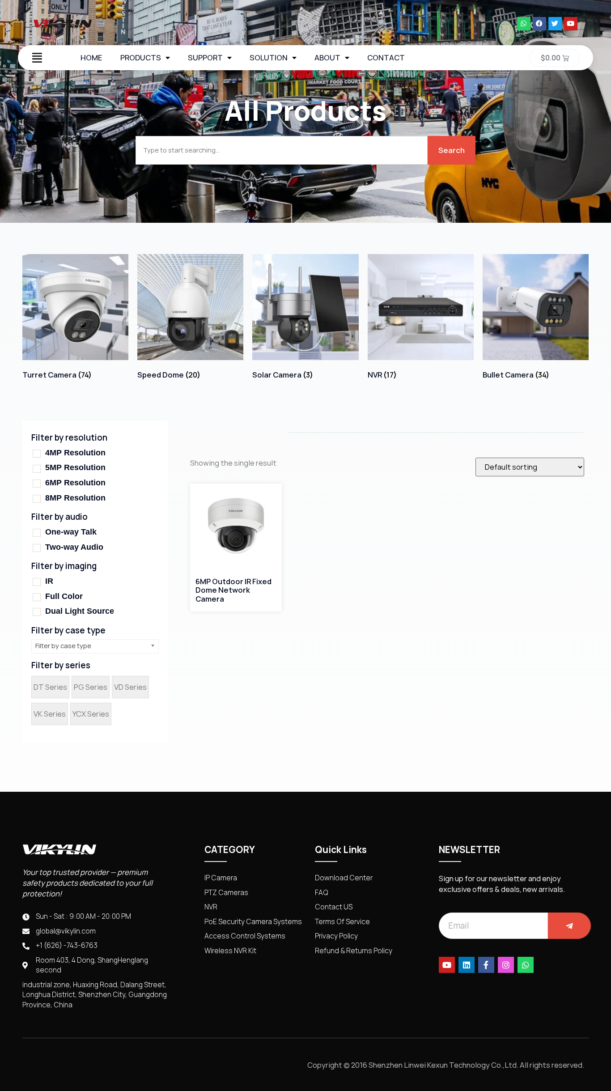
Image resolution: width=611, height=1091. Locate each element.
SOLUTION (269, 58)
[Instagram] (506, 965)
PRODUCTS (140, 58)
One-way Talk (71, 531)
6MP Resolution (75, 482)
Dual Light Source (79, 611)
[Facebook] (539, 23)
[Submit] (569, 926)
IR (49, 581)
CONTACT (386, 58)
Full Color (64, 596)
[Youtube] (570, 23)
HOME (91, 58)
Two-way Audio (74, 547)
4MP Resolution (75, 452)
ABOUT (327, 58)
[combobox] (282, 150)
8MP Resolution (75, 497)
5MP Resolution (75, 467)
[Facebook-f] (486, 965)
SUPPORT (205, 58)
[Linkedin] (466, 965)
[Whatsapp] (523, 23)
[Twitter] (555, 23)
